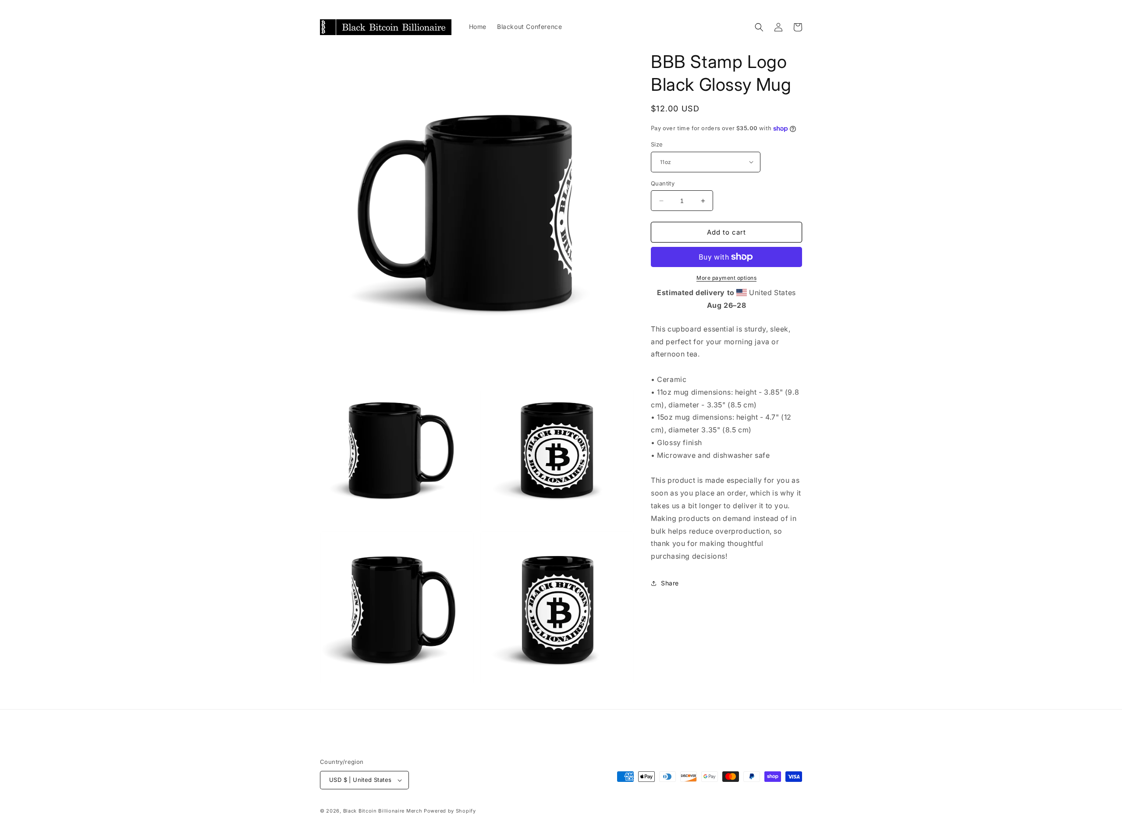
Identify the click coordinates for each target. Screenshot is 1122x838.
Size (657, 144)
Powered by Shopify (450, 811)
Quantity (663, 183)
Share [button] (670, 583)
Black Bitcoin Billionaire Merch (383, 811)
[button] (759, 27)
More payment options (726, 278)
